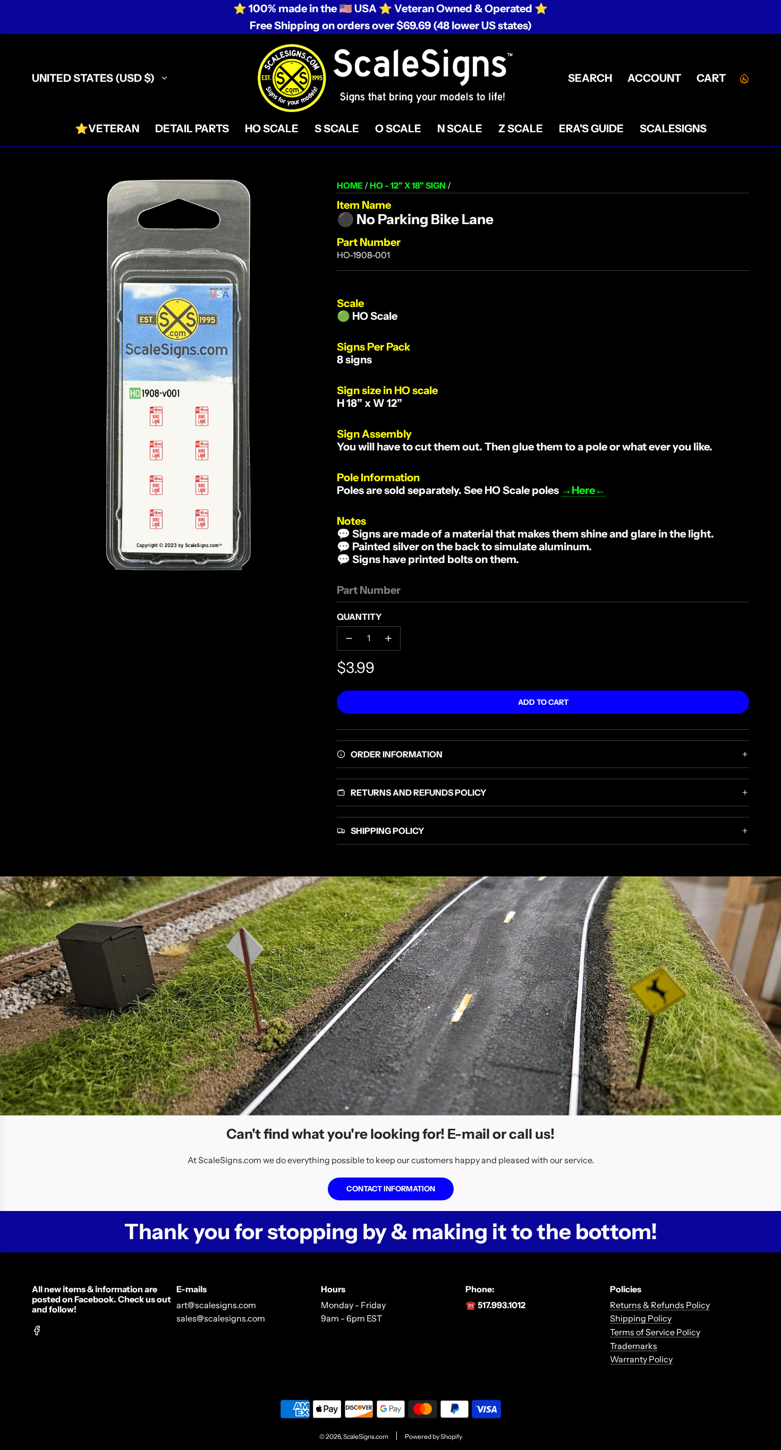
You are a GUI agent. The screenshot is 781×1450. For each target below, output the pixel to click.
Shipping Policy (641, 1318)
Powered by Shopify (433, 1436)
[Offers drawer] (743, 78)
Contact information (390, 1188)
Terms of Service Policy (655, 1332)
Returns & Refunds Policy (660, 1305)
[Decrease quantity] (349, 638)
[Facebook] (37, 1330)
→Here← (583, 490)
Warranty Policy (641, 1359)
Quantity (359, 616)
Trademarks (633, 1346)
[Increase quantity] (388, 638)
